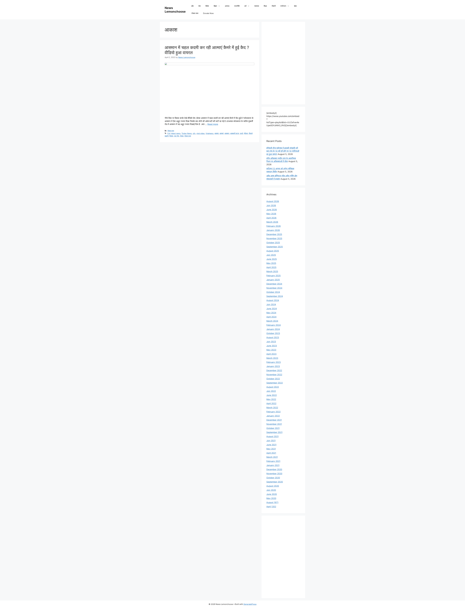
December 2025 (274, 234)
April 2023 (271, 354)
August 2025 (272, 251)
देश (199, 6)
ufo (194, 133)
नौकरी (274, 6)
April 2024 (271, 317)
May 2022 (271, 399)
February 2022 (273, 412)
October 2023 (273, 333)
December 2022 (274, 370)
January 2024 (273, 329)
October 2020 (273, 478)
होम (192, 6)
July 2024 (271, 304)
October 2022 (273, 379)
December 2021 (274, 420)
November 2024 (274, 288)
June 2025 (271, 259)
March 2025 (272, 271)
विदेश (207, 6)
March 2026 (272, 222)
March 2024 (272, 321)
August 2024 (272, 300)
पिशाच (171, 136)
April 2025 (271, 267)
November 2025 (274, 238)
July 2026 (271, 205)
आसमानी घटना (234, 133)
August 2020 (272, 486)
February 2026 (273, 226)
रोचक (181, 136)
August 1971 (272, 502)
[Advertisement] (283, 63)
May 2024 (271, 313)
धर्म (245, 6)
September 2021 (274, 432)
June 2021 (271, 445)
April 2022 (271, 403)
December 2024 (274, 284)
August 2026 (272, 201)
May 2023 (271, 350)
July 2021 (271, 440)
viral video (200, 133)
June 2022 (271, 395)
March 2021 (272, 457)
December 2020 (274, 469)
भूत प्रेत (176, 136)
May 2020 (271, 498)
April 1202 (271, 506)
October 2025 (273, 242)
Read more (212, 124)
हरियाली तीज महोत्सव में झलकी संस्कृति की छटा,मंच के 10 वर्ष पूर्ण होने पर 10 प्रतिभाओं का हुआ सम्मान (282, 151)
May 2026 (271, 214)
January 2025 (273, 280)
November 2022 (274, 374)
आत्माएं (222, 133)
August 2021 (272, 436)
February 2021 (273, 461)
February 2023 (273, 362)
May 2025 (271, 263)
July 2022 (271, 391)
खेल (295, 6)
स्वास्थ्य (256, 6)
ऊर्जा (241, 133)
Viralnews (209, 133)
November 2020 (274, 473)
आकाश (216, 133)
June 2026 (271, 209)
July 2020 (271, 490)
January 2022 (273, 416)
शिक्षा (265, 6)
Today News (187, 133)
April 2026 (271, 218)
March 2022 (272, 407)
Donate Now (208, 13)
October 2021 (273, 428)
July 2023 (271, 341)
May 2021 (271, 449)
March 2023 (272, 358)
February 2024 (273, 325)
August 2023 (272, 337)
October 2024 (273, 292)
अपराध (227, 6)
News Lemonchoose (175, 9)
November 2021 (274, 424)
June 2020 (271, 494)
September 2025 (274, 247)
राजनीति (237, 6)
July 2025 (271, 255)
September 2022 (274, 383)
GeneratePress (250, 604)
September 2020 (274, 482)
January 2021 (272, 465)
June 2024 (271, 308)
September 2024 (274, 296)
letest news (176, 133)
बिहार (215, 6)
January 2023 (273, 366)
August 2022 (272, 387)
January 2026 (273, 230)
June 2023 (271, 346)
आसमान (227, 133)
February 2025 (273, 275)
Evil (168, 133)
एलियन (246, 133)
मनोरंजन (283, 6)
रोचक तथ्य (194, 13)
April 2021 (271, 453)
